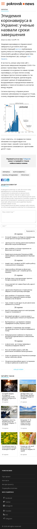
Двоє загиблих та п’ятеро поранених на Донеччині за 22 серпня (18, 249)
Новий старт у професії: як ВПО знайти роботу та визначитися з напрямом (20, 264)
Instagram (9, 506)
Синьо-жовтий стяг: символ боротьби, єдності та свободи (20, 284)
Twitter (8, 502)
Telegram (27, 159)
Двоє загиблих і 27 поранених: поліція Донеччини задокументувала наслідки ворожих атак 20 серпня (18, 297)
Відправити (30, 231)
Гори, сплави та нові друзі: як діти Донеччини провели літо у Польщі (20, 303)
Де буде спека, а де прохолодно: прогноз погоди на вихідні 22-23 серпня (18, 279)
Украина (6, 172)
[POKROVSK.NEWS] (20, 3)
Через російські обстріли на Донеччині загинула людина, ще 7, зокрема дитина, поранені (18, 270)
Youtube (8, 511)
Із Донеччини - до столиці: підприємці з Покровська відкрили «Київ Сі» (18, 344)
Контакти (5, 480)
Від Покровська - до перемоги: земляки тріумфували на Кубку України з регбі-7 (18, 322)
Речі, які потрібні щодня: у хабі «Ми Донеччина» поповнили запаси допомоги (18, 350)
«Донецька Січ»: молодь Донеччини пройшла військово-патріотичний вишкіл (20, 243)
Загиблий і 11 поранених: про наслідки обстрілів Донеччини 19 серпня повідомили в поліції (20, 329)
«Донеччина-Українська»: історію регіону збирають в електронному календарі (18, 290)
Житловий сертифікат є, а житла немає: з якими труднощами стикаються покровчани (19, 316)
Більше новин (18, 369)
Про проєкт (6, 476)
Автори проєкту (8, 484)
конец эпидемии (10, 175)
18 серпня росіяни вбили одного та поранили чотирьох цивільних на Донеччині (20, 362)
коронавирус (19, 172)
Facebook (8, 498)
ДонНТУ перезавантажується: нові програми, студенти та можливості (20, 311)
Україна (4, 9)
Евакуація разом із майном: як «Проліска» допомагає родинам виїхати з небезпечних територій (19, 336)
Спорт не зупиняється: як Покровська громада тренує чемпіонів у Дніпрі (20, 356)
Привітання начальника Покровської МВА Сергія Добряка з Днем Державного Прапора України (20, 256)
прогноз (18, 49)
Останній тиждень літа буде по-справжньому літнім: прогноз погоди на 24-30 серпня (20, 237)
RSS (6, 515)
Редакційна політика (9, 488)
